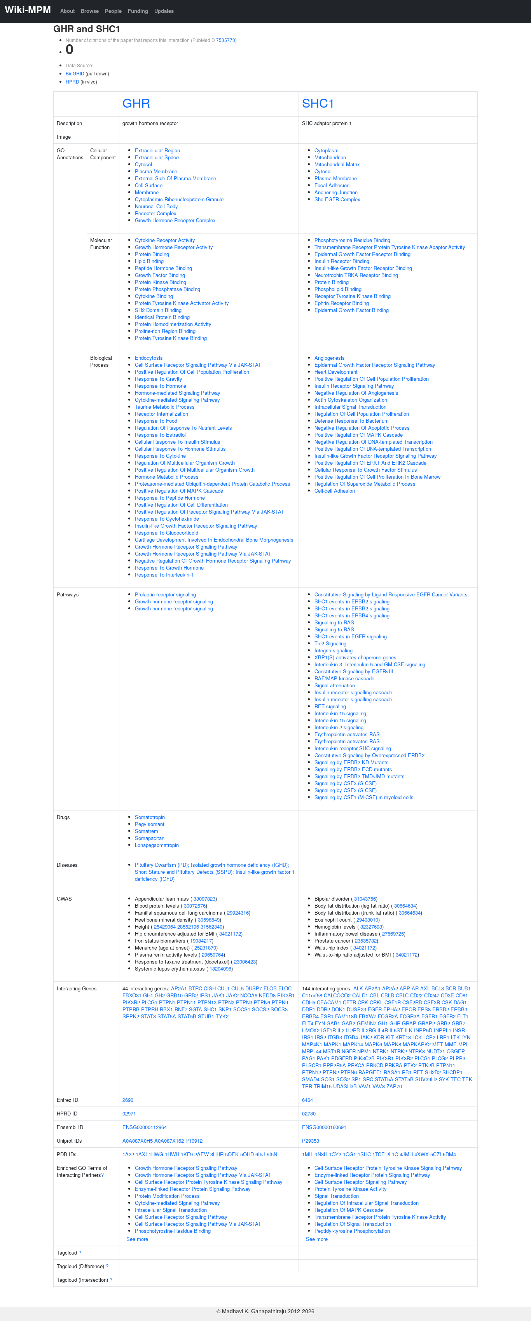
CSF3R (432, 1002)
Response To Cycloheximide (167, 518)
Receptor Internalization (161, 413)
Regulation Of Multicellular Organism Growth (185, 462)
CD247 (431, 995)
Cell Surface (148, 185)
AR (415, 988)
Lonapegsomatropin (157, 845)
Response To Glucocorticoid (166, 532)
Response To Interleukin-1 (164, 574)
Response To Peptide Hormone (170, 497)
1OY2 (335, 1154)
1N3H (321, 1154)
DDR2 (323, 1009)
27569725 (393, 933)
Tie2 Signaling (330, 643)
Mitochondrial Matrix (337, 164)
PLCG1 (149, 1002)
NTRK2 (399, 1051)
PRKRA (393, 1065)
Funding (138, 10)
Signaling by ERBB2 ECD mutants (353, 769)
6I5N (272, 1154)
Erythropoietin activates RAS (347, 734)
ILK (408, 1030)
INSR (459, 1030)
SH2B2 (433, 1072)
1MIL (307, 1154)
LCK (417, 1037)
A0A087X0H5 (137, 1140)
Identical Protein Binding (162, 317)
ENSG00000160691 (324, 1127)
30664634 (405, 905)
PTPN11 (186, 1002)
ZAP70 (394, 1086)
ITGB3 (335, 1037)
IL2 (340, 1030)
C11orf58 (312, 995)
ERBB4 (310, 1016)
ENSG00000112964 (144, 1127)
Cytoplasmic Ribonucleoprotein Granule (179, 199)
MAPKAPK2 (417, 1044)
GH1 (148, 995)
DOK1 (338, 1009)
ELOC (285, 988)
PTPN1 (167, 1002)
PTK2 (410, 1065)
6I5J (260, 1154)
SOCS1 (241, 1009)
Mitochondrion (330, 157)
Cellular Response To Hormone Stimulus (180, 448)
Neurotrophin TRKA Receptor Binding (356, 275)
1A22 (128, 1154)
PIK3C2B (364, 1058)
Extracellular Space (157, 157)
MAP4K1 (312, 1044)
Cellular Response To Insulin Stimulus (177, 441)
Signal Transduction (336, 1195)
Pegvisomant (149, 824)
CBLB (387, 995)
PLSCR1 (311, 1065)
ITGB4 (351, 1037)
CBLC (402, 995)
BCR (450, 988)
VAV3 (378, 1086)
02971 (129, 1113)
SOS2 (343, 1079)
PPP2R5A (334, 1065)
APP (405, 988)
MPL (463, 1044)
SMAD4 (311, 1079)
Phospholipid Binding (338, 289)
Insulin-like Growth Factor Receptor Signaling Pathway (196, 525)
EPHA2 (391, 1009)
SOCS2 (260, 1009)
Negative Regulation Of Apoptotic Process (362, 427)
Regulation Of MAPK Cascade (348, 1209)
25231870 (205, 947)
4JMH (406, 1154)
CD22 (416, 995)
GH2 (160, 995)
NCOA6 (248, 995)
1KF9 (187, 1154)
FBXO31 (131, 995)
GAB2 (348, 1023)
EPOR (409, 1009)
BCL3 (437, 988)
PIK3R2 (131, 1002)
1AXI (141, 1154)
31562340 (211, 926)
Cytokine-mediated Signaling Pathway (177, 399)
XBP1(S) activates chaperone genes (355, 657)
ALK (358, 988)
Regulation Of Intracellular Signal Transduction (366, 1202)
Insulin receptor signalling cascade (353, 692)
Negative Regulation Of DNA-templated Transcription (373, 441)
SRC (368, 1079)
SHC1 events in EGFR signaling (350, 636)
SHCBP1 (452, 1072)
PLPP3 (457, 1058)
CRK (363, 1002)
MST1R (331, 1051)
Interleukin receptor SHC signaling (352, 748)
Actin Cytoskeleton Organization (350, 399)
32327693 (371, 926)
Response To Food (156, 420)
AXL (425, 988)
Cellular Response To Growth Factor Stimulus (365, 469)
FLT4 (307, 1023)
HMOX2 (311, 1030)
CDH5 (308, 1002)
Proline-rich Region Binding (165, 331)
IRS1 (205, 995)
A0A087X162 (169, 1140)
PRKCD (374, 1065)
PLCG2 (440, 1058)
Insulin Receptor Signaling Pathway (354, 385)
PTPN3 (244, 1002)
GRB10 (174, 995)
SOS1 (328, 1079)
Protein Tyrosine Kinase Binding (171, 338)
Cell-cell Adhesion (334, 490)
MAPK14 (353, 1044)
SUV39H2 (426, 1079)
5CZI (435, 1154)
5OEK (232, 1154)
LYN (465, 1037)
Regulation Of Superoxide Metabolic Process (365, 483)
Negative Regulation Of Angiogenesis (356, 392)
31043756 (365, 898)
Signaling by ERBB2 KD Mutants (351, 762)
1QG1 (349, 1154)
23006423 (245, 961)
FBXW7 (367, 1016)
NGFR (349, 1051)
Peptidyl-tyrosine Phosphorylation (352, 1230)
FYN (320, 1023)
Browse (90, 10)
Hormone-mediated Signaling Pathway (177, 392)
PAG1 (308, 1058)
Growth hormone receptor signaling (174, 601)
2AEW (201, 1154)
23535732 (366, 940)
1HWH (172, 1154)
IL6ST (396, 1030)
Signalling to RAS (334, 622)
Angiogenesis (329, 357)
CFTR (349, 1002)
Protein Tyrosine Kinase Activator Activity (182, 303)
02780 (309, 1113)
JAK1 (218, 995)
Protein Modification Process (167, 1195)
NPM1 (364, 1051)
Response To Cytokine (160, 455)
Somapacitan (149, 838)
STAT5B (187, 1016)
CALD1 (360, 995)
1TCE (378, 1154)
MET (437, 1044)
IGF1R (328, 1030)
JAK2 (232, 995)
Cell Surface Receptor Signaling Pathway (181, 1216)
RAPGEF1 (370, 1072)
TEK (467, 1079)
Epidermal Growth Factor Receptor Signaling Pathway (374, 364)
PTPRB (131, 1009)
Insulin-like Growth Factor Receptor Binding (363, 268)
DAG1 (460, 1002)
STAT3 (148, 1016)
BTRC (195, 988)
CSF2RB (412, 1002)
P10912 (194, 1140)
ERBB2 (440, 1009)
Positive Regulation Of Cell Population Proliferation (192, 371)
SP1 (356, 1079)
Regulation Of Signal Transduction (352, 1223)
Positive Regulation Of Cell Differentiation (181, 504)
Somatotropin (150, 817)
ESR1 (327, 1016)
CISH (210, 988)
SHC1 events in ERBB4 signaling (352, 615)
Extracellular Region (157, 150)
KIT (390, 1037)
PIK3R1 (286, 995)
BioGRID (75, 73)
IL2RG (369, 1030)
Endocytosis (149, 357)
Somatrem (146, 831)
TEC (456, 1079)
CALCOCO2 (337, 995)
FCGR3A (410, 1016)
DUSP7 (253, 988)
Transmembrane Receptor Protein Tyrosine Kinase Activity (380, 1216)
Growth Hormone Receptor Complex (175, 220)
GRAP (409, 1023)
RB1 (407, 1072)
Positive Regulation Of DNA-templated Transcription (372, 448)
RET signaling (330, 706)
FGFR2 (447, 1016)
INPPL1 (442, 1030)
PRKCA (356, 1065)
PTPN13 (207, 1002)
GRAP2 (426, 1023)
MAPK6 (373, 1044)
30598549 (209, 919)
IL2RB (353, 1030)
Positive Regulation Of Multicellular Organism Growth (195, 469)
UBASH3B (345, 1086)
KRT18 (403, 1037)
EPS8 (424, 1009)
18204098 (220, 968)
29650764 (213, 954)
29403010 (367, 919)
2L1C (392, 1154)
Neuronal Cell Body (156, 206)
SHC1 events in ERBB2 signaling (352, 601)
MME (451, 1044)
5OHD (247, 1154)
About (67, 10)
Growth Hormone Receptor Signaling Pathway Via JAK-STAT (203, 553)
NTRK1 (381, 1051)
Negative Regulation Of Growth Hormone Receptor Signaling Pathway (213, 560)
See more (137, 1239)
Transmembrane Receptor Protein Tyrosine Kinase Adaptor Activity (389, 247)
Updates (164, 10)
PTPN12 (311, 1072)
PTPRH (149, 1009)
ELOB (270, 988)
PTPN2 (226, 1002)
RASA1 (392, 1072)
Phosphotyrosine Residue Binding (352, 240)
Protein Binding (152, 254)
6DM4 (449, 1154)
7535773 (225, 40)
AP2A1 (179, 988)
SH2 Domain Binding (158, 310)
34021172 (230, 933)
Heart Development (336, 371)
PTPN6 (262, 1002)
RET (418, 1072)
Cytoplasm (326, 150)
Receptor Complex (155, 213)
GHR (136, 102)
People (113, 10)
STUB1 (206, 1016)
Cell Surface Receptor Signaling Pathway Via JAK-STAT (198, 364)
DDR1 (308, 1009)
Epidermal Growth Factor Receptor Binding (362, 254)
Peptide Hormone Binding (163, 268)
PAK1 (323, 1058)
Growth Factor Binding (160, 275)
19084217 (201, 940)
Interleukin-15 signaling (340, 713)
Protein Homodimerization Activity (173, 324)
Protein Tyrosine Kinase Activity (350, 1188)
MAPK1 (332, 1044)
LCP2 (429, 1037)
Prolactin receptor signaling (165, 594)
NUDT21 (435, 1051)
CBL (374, 995)
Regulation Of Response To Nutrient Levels (183, 427)
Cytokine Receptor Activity (165, 240)
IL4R (382, 1030)
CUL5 (237, 988)
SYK (444, 1079)
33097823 (204, 898)
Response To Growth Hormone (169, 567)
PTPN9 (280, 1002)
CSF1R (392, 1002)
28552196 (188, 926)
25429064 (165, 926)
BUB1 (464, 988)
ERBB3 (459, 1009)
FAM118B (346, 1016)
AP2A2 (390, 988)
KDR (379, 1037)
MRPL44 (311, 1051)
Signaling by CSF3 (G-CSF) (345, 783)
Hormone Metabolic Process (167, 476)
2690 (127, 1099)
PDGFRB (341, 1058)
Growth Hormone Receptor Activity (174, 247)
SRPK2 (130, 1016)
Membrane (147, 192)
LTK (455, 1037)
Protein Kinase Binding (160, 282)
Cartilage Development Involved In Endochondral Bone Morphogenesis (214, 539)
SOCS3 (279, 1009)
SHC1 (318, 102)
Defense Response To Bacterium (351, 420)
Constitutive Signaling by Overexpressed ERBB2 (369, 755)
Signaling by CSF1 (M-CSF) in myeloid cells (364, 797)
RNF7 (181, 1009)
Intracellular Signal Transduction (350, 406)
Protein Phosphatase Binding (167, 289)
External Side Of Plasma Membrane (175, 178)
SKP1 (225, 1009)
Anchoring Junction (336, 192)
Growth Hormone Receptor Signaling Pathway (186, 546)
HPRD (72, 81)
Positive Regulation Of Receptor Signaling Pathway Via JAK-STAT (209, 511)
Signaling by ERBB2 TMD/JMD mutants (359, 776)
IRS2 (320, 1037)
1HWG (155, 1154)
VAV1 (364, 1086)
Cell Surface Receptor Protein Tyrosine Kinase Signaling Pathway (209, 1181)
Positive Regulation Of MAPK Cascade (179, 490)
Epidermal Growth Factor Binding (351, 310)
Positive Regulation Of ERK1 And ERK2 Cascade (370, 462)
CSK (447, 1002)
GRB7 (458, 1023)
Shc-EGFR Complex (337, 199)
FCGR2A (388, 1016)
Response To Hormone (160, 385)
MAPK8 (392, 1044)
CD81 (462, 995)
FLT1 (462, 1016)
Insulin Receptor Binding (341, 261)
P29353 (310, 1140)
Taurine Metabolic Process (165, 406)
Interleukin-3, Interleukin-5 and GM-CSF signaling (369, 664)
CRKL (376, 1002)
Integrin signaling (333, 650)
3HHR (217, 1154)
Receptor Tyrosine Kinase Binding (352, 296)
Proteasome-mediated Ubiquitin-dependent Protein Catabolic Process (212, 483)
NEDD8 (267, 995)
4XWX (421, 1154)
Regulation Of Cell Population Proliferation (361, 413)
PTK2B (426, 1065)
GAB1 (333, 1023)
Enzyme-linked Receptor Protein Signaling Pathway (193, 1188)
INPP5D (423, 1030)
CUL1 (223, 988)
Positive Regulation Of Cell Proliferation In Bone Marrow (377, 476)
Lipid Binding (149, 261)
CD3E (447, 995)
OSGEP (456, 1051)
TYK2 (222, 1016)
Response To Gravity (158, 378)
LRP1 (443, 1037)
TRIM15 (323, 1086)
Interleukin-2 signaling (338, 727)
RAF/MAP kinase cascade (344, 678)
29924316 (238, 912)
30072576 (195, 905)
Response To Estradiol (160, 434)
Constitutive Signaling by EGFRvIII (353, 671)
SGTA (195, 1009)
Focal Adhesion (331, 185)
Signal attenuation (334, 685)
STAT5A (166, 1016)
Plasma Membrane (156, 171)
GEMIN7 (366, 1023)
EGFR (375, 1009)
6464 (307, 1099)
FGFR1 (429, 1016)
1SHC (364, 1154)
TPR (307, 1086)
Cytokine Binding (154, 296)
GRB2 (191, 995)
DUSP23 (356, 1009)
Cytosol (143, 164)
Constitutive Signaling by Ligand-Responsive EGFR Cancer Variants (391, 594)
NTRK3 (417, 1051)
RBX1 (166, 1009)
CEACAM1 (329, 1002)
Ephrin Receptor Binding (341, 303)
